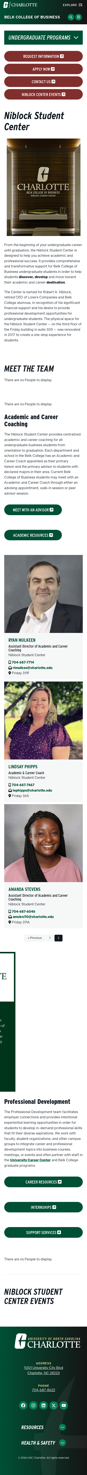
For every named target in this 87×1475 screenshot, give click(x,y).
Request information (41, 56)
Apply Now (42, 68)
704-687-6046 (23, 912)
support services (41, 1232)
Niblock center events (42, 94)
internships (41, 1207)
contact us (42, 81)
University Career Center (30, 1160)
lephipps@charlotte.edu (32, 790)
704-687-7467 (23, 785)
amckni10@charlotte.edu (33, 917)
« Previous (35, 938)
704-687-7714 (23, 662)
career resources (42, 1182)
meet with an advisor (31, 509)
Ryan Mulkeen (21, 640)
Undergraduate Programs (39, 37)
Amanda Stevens (24, 889)
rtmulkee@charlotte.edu (32, 668)
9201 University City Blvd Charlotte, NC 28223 (43, 1370)
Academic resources (31, 535)
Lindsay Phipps (22, 766)
